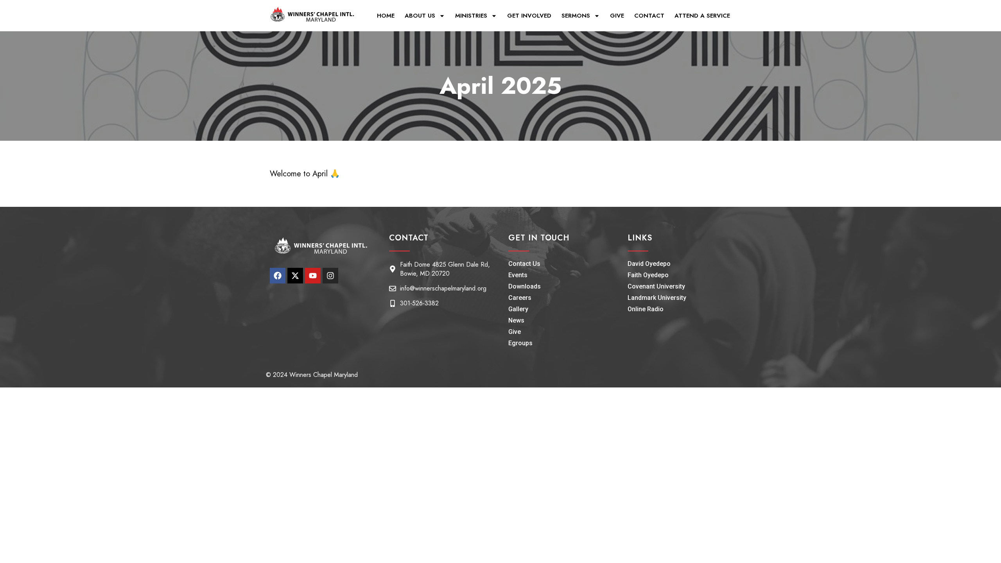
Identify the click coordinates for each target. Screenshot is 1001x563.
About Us (420, 15)
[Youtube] (313, 275)
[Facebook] (277, 275)
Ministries (471, 15)
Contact (649, 15)
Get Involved (529, 15)
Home (386, 15)
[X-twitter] (295, 275)
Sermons (575, 15)
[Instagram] (330, 275)
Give (617, 15)
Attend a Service (702, 15)
